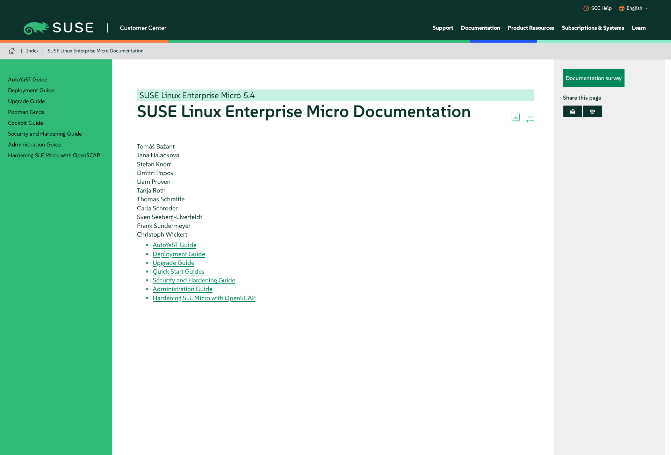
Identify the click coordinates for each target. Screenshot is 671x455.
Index (32, 51)
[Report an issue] (516, 118)
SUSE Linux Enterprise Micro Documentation (96, 51)
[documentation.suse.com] (12, 51)
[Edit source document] (530, 118)
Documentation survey (594, 77)
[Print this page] (592, 111)
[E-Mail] (572, 111)
